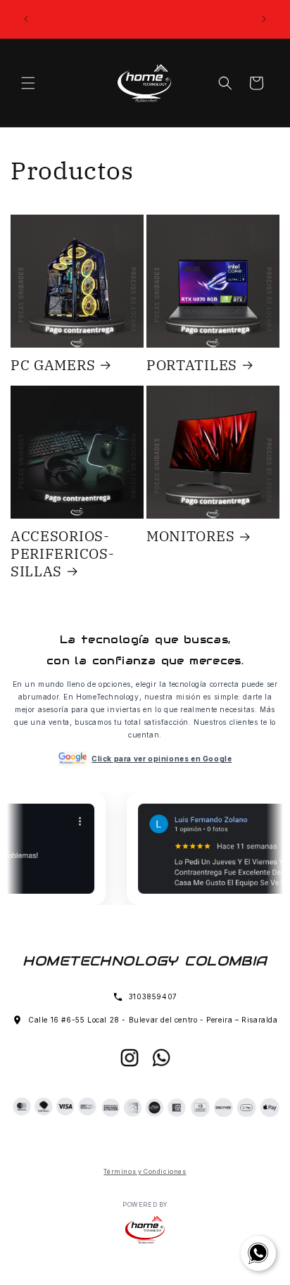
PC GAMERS (53, 365)
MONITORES (190, 536)
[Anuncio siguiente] (263, 19)
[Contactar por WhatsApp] (258, 1253)
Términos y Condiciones (144, 1171)
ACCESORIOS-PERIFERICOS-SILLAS (62, 553)
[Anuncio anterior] (26, 19)
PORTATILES (191, 365)
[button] (28, 83)
